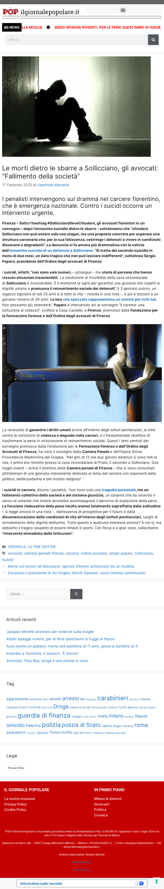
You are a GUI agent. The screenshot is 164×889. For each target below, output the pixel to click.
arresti (55, 699)
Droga (61, 706)
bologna (91, 699)
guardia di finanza (44, 715)
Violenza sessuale (115, 732)
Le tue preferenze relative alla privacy (100, 883)
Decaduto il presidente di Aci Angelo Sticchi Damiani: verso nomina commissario (77, 573)
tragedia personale (119, 490)
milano (116, 716)
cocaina (11, 707)
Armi (46, 699)
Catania (145, 699)
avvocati (15, 553)
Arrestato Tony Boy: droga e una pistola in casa (47, 661)
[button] (123, 9)
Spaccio (42, 733)
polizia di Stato (81, 725)
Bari (83, 699)
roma (141, 725)
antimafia (35, 699)
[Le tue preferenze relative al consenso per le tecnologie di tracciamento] (156, 881)
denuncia (47, 707)
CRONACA (17, 547)
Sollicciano (144, 553)
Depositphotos (82, 869)
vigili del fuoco (82, 732)
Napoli (141, 716)
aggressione (17, 699)
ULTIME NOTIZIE (42, 547)
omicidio (15, 725)
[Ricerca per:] (38, 594)
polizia (51, 724)
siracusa (31, 733)
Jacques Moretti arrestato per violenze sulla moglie (50, 632)
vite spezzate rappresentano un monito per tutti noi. (109, 299)
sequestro (15, 732)
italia (85, 716)
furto (122, 707)
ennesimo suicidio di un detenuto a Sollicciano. (52, 250)
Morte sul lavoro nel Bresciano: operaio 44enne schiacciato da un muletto (71, 566)
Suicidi (7, 560)
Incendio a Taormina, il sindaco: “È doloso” (42, 653)
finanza (112, 707)
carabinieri (112, 698)
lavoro (93, 716)
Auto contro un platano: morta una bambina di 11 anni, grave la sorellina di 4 (72, 646)
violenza (98, 732)
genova (132, 707)
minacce (129, 716)
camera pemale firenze (44, 553)
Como (22, 707)
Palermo (33, 725)
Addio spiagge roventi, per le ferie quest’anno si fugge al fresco (60, 639)
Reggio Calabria (123, 726)
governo (11, 716)
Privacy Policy (16, 767)
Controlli (34, 707)
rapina (107, 726)
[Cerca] (153, 39)
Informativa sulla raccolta (41, 883)
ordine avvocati (94, 553)
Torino (54, 732)
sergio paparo (121, 553)
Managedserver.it (82, 862)
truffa (66, 732)
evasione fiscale (80, 707)
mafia (103, 716)
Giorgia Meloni (147, 707)
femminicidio (99, 707)
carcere (72, 553)
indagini (77, 716)
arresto (70, 698)
